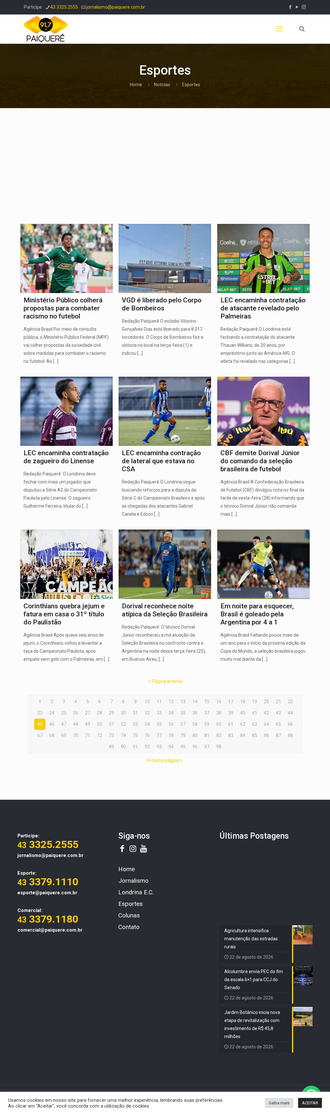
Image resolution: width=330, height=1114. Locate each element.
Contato (129, 927)
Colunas (129, 915)
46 (51, 724)
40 (242, 712)
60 (218, 724)
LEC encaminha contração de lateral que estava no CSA (161, 461)
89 (111, 746)
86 (266, 735)
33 (159, 712)
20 (266, 701)
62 (242, 724)
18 (242, 701)
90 (123, 746)
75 (135, 735)
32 (147, 712)
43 (278, 712)
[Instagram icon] (303, 7)
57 (183, 724)
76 (147, 735)
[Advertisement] (165, 163)
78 (171, 735)
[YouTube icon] (297, 7)
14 (195, 701)
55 (159, 724)
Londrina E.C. (136, 892)
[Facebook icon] (290, 7)
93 (159, 746)
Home (136, 84)
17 (230, 701)
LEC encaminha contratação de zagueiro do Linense (66, 457)
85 (254, 735)
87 (278, 735)
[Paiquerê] (46, 28)
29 (111, 712)
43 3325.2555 (64, 7)
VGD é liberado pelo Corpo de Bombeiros (161, 304)
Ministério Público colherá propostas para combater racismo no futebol (63, 308)
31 (135, 712)
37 (206, 712)
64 (266, 724)
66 (290, 724)
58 (195, 724)
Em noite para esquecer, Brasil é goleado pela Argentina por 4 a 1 (257, 614)
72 (99, 735)
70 (75, 735)
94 (171, 746)
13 (183, 701)
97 (206, 746)
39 (230, 712)
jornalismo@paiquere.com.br (115, 7)
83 (230, 735)
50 (99, 724)
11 (159, 701)
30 (123, 712)
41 (254, 712)
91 (135, 746)
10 (147, 701)
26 (75, 712)
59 (206, 724)
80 (195, 735)
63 (254, 724)
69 (63, 735)
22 (290, 701)
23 (40, 712)
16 (218, 701)
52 (123, 724)
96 (195, 746)
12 (171, 701)
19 (254, 701)
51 (111, 724)
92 (147, 746)
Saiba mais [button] (279, 1102)
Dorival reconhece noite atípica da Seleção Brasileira (165, 610)
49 (87, 724)
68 (51, 735)
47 (63, 724)
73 (111, 735)
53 (135, 724)
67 (40, 735)
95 (183, 746)
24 (51, 712)
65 (278, 724)
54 (147, 724)
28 (99, 712)
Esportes (130, 903)
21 (278, 701)
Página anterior (167, 681)
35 (183, 712)
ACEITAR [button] (310, 1102)
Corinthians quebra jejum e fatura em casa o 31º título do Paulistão (64, 614)
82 (218, 735)
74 (123, 735)
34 (171, 712)
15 (206, 701)
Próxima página (163, 760)
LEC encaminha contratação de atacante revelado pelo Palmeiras (263, 308)
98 (218, 746)
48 (75, 724)
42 (266, 712)
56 (171, 724)
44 (290, 712)
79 (183, 735)
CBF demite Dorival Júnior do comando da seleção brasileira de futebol (260, 461)
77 (159, 735)
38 (218, 712)
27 (87, 712)
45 (40, 724)
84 (242, 735)
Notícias (162, 84)
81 (206, 735)
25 (63, 712)
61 (230, 724)
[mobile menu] (279, 28)
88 (290, 735)
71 (87, 735)
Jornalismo (133, 880)
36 (195, 712)
